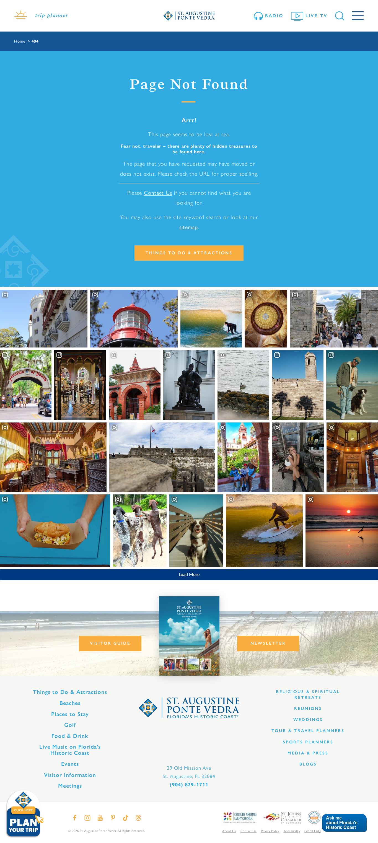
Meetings (70, 785)
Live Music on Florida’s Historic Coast (70, 749)
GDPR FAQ (312, 831)
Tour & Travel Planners (308, 730)
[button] (344, 823)
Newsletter (268, 643)
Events (70, 764)
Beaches (70, 703)
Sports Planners (308, 742)
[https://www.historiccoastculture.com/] (239, 817)
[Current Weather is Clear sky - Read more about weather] (20, 15)
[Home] (189, 16)
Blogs (308, 764)
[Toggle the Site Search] (339, 15)
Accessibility (292, 831)
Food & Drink (69, 736)
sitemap (188, 227)
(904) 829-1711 (189, 785)
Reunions (308, 708)
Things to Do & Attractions (189, 252)
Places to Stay (70, 714)
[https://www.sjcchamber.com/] (282, 817)
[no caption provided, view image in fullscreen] (298, 457)
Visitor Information (70, 775)
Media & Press (308, 753)
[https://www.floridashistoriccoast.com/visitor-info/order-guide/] (189, 636)
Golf (70, 725)
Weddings (308, 719)
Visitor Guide (110, 643)
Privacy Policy (270, 831)
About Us (229, 831)
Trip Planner (51, 15)
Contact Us (158, 193)
